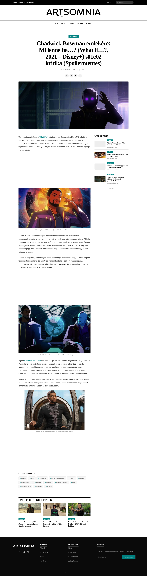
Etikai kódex (73, 557)
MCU (73, 482)
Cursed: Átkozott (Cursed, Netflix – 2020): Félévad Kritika (78, 524)
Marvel (48, 482)
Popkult (89, 23)
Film (56, 23)
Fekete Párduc (26, 482)
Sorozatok (44, 552)
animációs (42, 478)
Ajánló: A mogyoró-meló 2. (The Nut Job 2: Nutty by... (117, 155)
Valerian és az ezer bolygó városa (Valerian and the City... (117, 166)
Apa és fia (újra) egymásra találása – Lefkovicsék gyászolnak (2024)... (115, 179)
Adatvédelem (73, 561)
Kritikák (22, 519)
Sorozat (64, 23)
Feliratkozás (128, 557)
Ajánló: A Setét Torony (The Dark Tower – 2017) (116, 144)
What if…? (44, 137)
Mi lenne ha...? (26, 486)
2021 (32, 478)
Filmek (42, 548)
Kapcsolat (72, 552)
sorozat (39, 486)
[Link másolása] (80, 75)
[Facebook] (67, 75)
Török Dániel (70, 70)
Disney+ (73, 36)
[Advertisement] (54, 170)
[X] (71, 75)
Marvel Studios (61, 482)
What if (49, 486)
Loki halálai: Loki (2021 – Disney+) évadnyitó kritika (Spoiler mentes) (28, 524)
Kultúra (80, 23)
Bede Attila (113, 147)
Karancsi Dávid (114, 170)
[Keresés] (117, 2)
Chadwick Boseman (32, 361)
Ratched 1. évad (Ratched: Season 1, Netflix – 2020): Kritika (53, 524)
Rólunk (71, 548)
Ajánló (110, 140)
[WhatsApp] (76, 75)
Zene (72, 23)
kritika (38, 482)
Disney (72, 478)
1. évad (23, 478)
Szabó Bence (114, 183)
